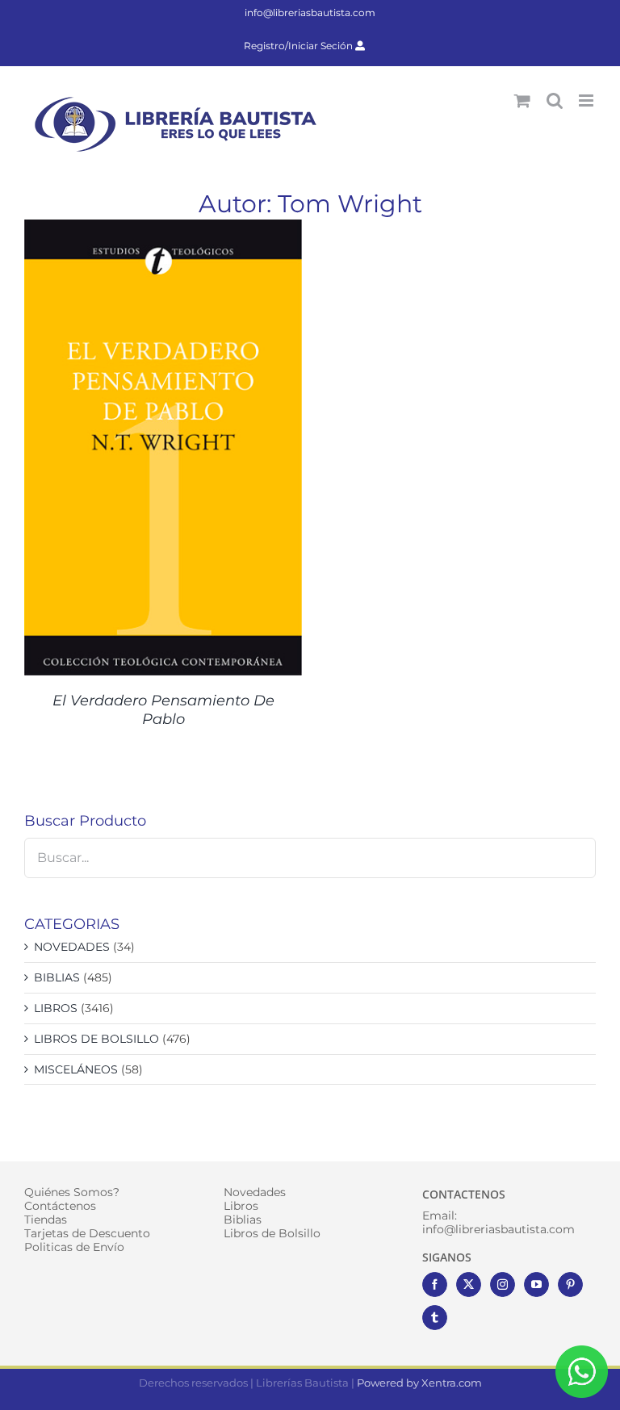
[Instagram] (502, 1284)
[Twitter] (468, 1284)
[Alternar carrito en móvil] (522, 100)
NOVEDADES (72, 946)
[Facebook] (434, 1284)
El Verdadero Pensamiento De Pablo (163, 710)
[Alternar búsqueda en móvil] (555, 100)
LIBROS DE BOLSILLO (96, 1038)
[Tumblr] (434, 1317)
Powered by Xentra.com (419, 1382)
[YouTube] (536, 1284)
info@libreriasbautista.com (310, 12)
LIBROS (56, 1008)
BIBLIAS (57, 977)
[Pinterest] (570, 1284)
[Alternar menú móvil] (587, 100)
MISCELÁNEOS (76, 1069)
